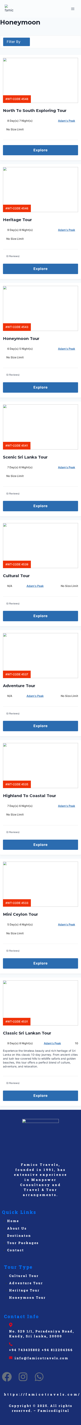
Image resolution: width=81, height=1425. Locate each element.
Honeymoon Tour (21, 338)
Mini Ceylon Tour (20, 914)
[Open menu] (72, 9)
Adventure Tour (19, 685)
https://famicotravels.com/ (42, 1394)
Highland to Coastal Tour (29, 795)
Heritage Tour (17, 219)
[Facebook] (7, 1377)
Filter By (13, 42)
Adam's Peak (66, 120)
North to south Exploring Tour (35, 110)
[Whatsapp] (39, 1377)
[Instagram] (23, 1377)
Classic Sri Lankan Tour (27, 1033)
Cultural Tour (17, 575)
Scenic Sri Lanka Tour (26, 457)
